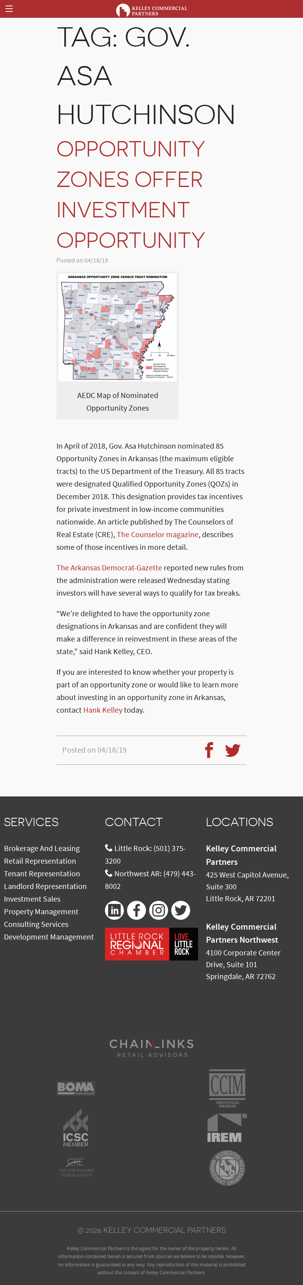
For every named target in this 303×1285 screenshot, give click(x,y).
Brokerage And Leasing (42, 848)
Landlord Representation (45, 886)
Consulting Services (36, 924)
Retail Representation (40, 861)
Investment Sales (32, 899)
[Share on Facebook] (206, 745)
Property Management (41, 912)
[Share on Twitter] (230, 745)
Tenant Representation (42, 874)
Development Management (49, 937)
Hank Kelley (102, 710)
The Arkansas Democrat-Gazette (109, 568)
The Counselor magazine (157, 535)
